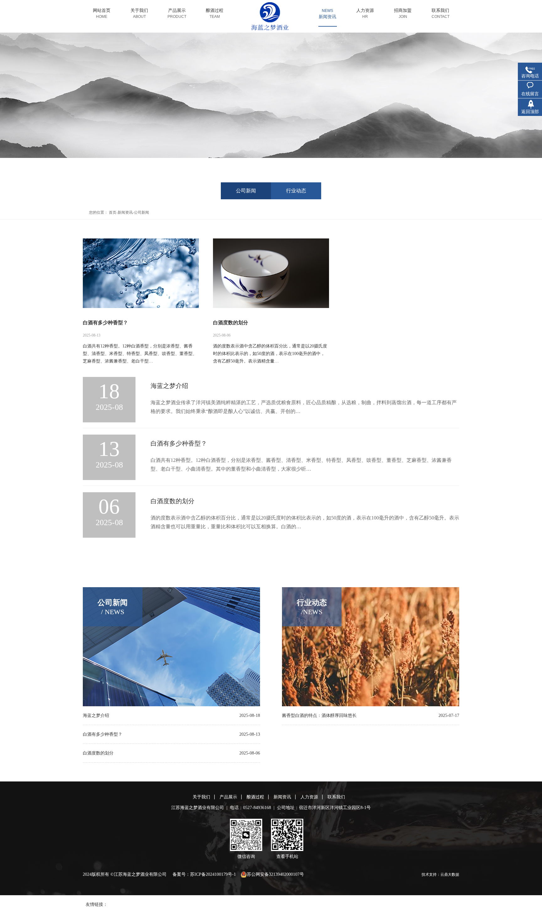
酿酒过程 (214, 13)
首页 (112, 212)
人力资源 (365, 13)
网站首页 (101, 13)
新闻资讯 (327, 16)
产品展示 (176, 13)
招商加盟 (403, 13)
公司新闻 (246, 190)
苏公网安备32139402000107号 (275, 874)
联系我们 (440, 13)
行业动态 (296, 190)
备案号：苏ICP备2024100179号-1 (204, 874)
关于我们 (139, 13)
